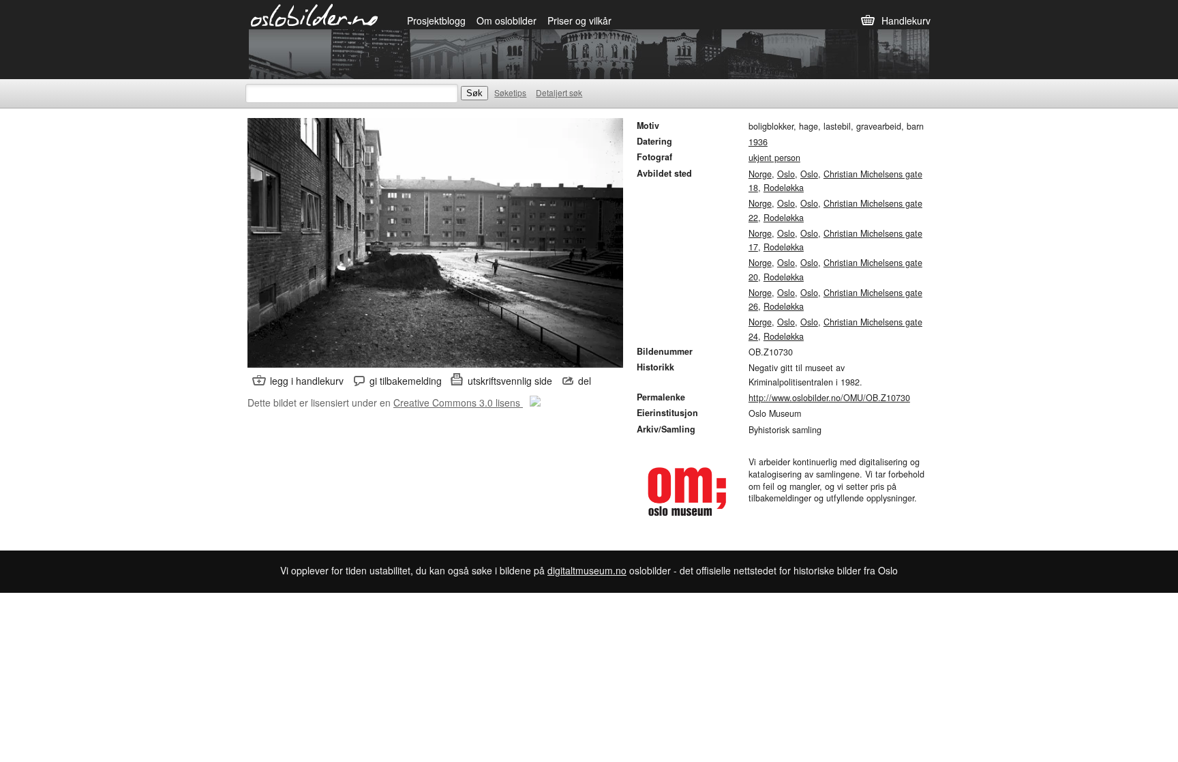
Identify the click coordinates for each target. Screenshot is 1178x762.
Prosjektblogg (436, 20)
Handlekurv (906, 20)
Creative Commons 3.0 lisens (458, 402)
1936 (758, 142)
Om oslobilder (507, 20)
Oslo (786, 174)
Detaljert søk (559, 92)
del (584, 380)
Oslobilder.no (314, 14)
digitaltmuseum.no (586, 570)
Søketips (510, 92)
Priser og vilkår (579, 20)
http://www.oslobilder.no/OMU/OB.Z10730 (829, 398)
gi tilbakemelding (405, 380)
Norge (760, 174)
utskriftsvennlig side (510, 380)
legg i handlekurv (307, 380)
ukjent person (774, 157)
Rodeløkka (784, 187)
